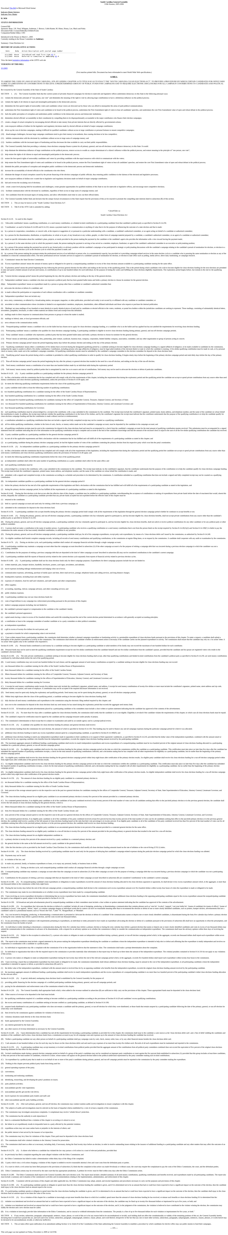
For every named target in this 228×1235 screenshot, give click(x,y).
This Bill (12, 8)
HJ (52, 54)
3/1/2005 (4, 68)
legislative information (20, 60)
